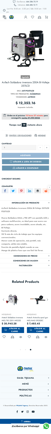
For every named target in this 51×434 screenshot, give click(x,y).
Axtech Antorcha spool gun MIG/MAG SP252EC (37, 319)
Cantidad (7, 143)
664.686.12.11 (31, 5)
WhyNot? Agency (22, 405)
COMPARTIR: (7, 186)
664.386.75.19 (32, 1)
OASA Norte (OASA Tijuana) (11, 17)
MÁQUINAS (6, 314)
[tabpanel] (13, 317)
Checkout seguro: (11, 179)
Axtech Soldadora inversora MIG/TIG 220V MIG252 (12, 319)
